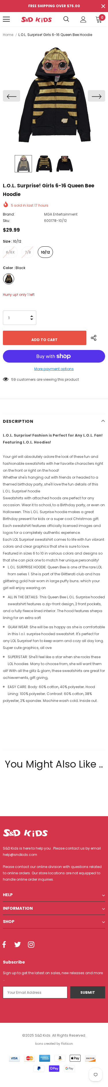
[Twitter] (17, 945)
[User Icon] (83, 19)
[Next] (96, 96)
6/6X (10, 252)
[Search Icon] (66, 19)
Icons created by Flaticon (54, 1044)
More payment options (54, 368)
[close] (103, 6)
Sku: (6, 220)
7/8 (28, 252)
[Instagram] (31, 945)
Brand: (9, 214)
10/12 (45, 252)
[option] (54, 95)
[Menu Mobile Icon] (6, 19)
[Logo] (36, 19)
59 (13, 379)
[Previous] (11, 96)
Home (8, 34)
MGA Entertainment (60, 214)
